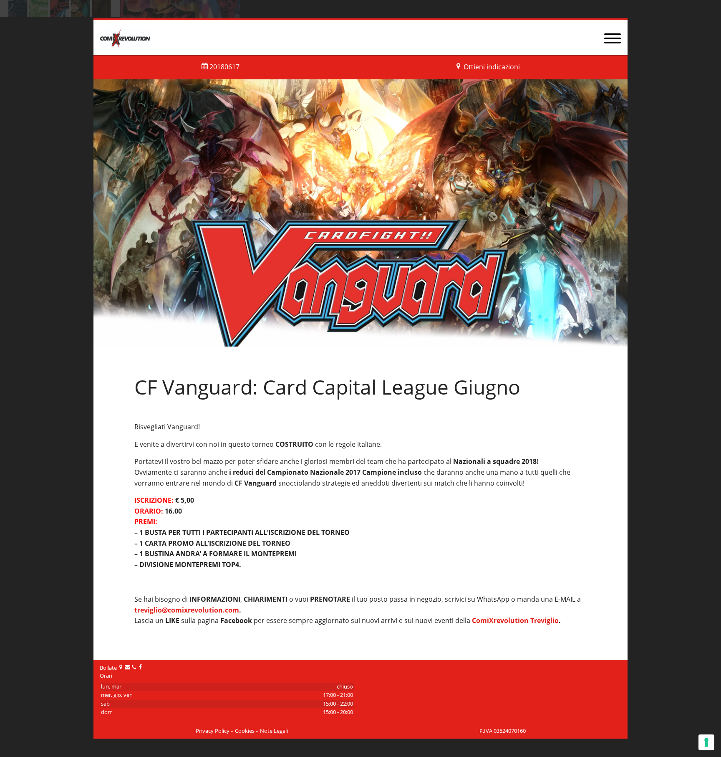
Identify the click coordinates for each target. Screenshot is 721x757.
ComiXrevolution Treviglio (515, 620)
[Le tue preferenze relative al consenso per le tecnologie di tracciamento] (706, 742)
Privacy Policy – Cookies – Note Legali (242, 730)
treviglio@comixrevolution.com (186, 610)
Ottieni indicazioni (492, 66)
